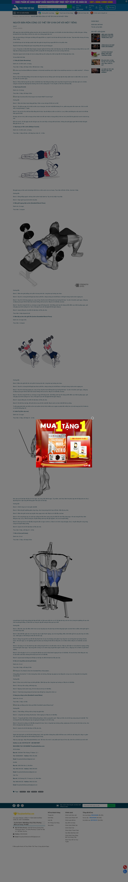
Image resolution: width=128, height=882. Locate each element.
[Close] (92, 418)
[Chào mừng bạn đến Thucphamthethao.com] (64, 443)
